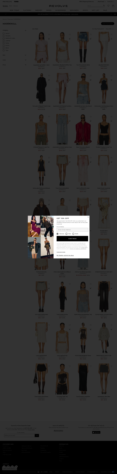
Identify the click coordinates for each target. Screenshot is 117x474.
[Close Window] (88, 217)
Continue (72, 238)
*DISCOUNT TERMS (61, 252)
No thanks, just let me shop (65, 255)
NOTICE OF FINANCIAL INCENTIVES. (78, 248)
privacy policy (84, 247)
